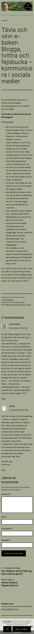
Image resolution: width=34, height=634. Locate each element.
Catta (12, 406)
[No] (32, 626)
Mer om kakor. (22, 629)
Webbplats (5, 540)
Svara (3, 399)
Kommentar (6, 494)
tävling (28, 305)
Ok (7, 629)
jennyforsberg (8, 300)
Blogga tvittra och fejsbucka (15, 305)
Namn (4, 517)
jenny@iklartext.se (11, 609)
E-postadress (7, 529)
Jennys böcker (19, 302)
